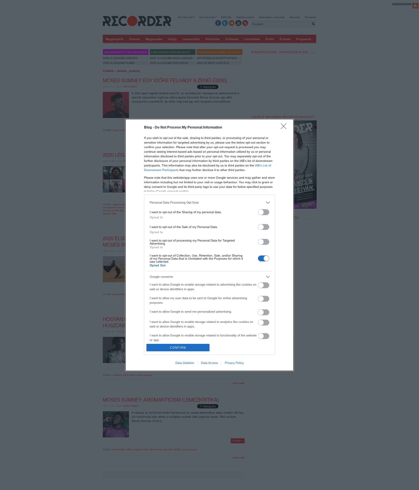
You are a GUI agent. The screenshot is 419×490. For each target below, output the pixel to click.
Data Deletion (184, 363)
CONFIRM (178, 347)
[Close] (285, 127)
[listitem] (209, 202)
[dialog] (209, 245)
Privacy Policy (234, 363)
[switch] (263, 212)
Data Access (209, 363)
